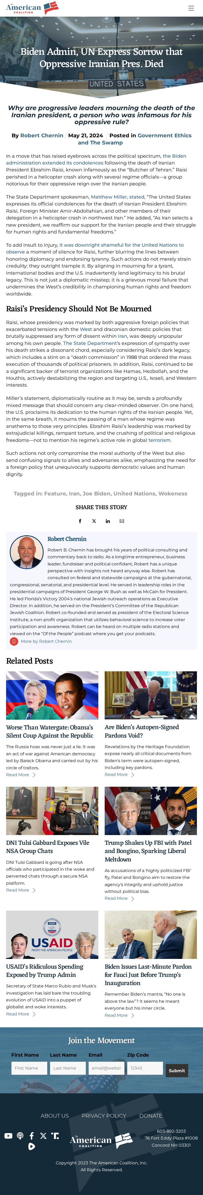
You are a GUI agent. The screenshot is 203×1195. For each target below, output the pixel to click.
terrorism (159, 440)
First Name (25, 1055)
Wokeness (172, 493)
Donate (150, 1116)
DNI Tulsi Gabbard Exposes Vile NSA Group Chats (47, 847)
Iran (122, 336)
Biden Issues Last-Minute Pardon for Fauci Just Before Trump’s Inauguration (148, 975)
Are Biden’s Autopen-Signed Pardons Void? (142, 731)
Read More (17, 774)
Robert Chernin (67, 539)
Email (95, 1055)
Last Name (63, 1055)
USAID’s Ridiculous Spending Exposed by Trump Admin (44, 971)
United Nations (134, 493)
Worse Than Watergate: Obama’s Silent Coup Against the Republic (49, 732)
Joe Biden (96, 493)
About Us (55, 1116)
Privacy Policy (104, 1116)
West (86, 329)
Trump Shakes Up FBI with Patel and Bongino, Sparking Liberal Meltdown (148, 851)
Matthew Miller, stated (117, 197)
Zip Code (138, 1055)
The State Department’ (90, 343)
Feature (55, 493)
